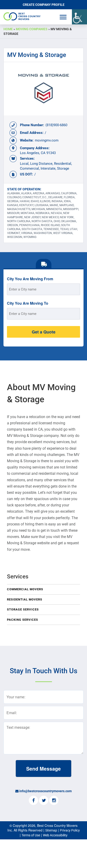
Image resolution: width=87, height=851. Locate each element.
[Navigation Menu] (63, 17)
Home (8, 29)
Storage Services (23, 609)
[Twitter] (44, 801)
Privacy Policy (70, 830)
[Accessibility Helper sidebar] (79, 16)
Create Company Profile (43, 5)
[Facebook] (33, 801)
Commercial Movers (25, 589)
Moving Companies (32, 29)
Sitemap (51, 830)
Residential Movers (24, 599)
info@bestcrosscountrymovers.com (45, 791)
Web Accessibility (55, 835)
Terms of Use (31, 835)
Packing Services (22, 619)
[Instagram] (54, 801)
